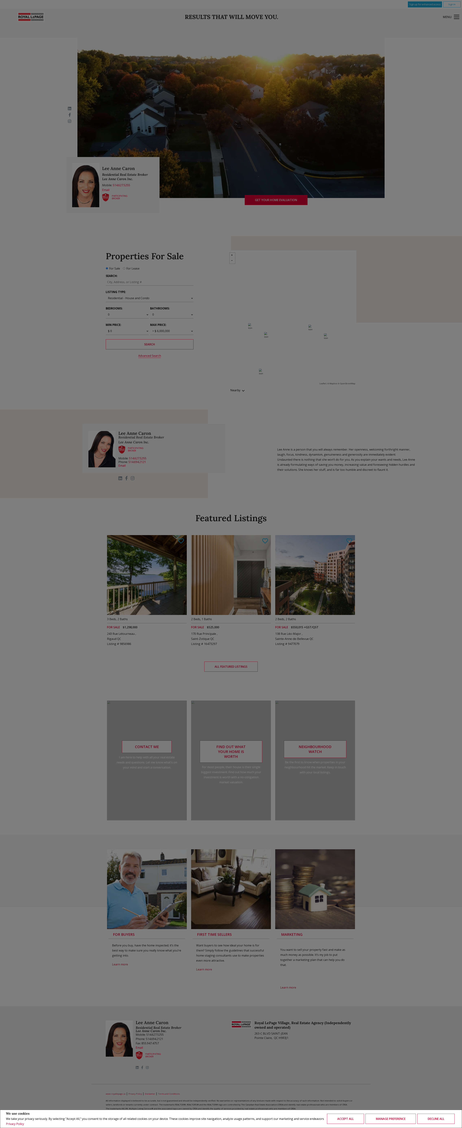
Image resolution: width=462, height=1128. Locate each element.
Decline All (436, 1119)
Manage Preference (391, 1119)
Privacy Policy (15, 1124)
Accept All (345, 1119)
